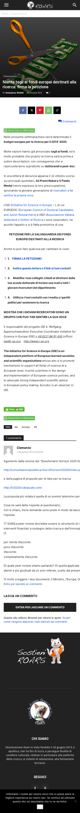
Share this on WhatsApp (21, 130)
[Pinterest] (40, 110)
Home (5, 13)
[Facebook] (23, 110)
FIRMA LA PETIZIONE (26, 258)
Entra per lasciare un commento (23, 583)
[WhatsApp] (48, 110)
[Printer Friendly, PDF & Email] (14, 411)
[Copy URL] (57, 110)
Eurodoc (26, 427)
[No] (75, 801)
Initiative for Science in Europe (32, 205)
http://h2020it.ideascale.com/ (23, 487)
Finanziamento (19, 13)
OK (40, 806)
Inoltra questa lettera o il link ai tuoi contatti (42, 268)
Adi (16, 427)
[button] (6, 5)
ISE (35, 427)
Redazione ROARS (15, 92)
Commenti (69, 121)
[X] (31, 110)
